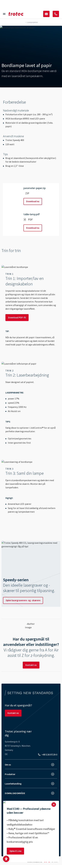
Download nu (32, 201)
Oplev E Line (15, 851)
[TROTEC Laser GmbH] (15, 14)
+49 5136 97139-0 (49, 754)
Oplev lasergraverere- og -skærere (23, 600)
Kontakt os (31, 665)
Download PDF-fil (17, 317)
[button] (6, 859)
